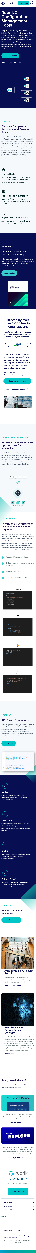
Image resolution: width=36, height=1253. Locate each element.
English (5, 1216)
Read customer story (17, 381)
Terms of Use (29, 1226)
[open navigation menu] (32, 3)
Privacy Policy (16, 1226)
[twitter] (14, 1179)
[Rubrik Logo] (8, 3)
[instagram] (26, 1179)
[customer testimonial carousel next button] (29, 345)
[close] (33, 1251)
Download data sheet (10, 62)
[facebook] (18, 1179)
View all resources (11, 920)
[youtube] (22, 1179)
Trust (18, 1230)
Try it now (16, 1158)
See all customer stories (15, 389)
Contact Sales (24, 3)
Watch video (9, 1054)
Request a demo (10, 56)
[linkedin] (10, 1179)
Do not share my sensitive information (16, 1236)
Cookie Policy (8, 1230)
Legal (6, 1226)
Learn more (8, 743)
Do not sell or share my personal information (17, 1235)
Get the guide (9, 273)
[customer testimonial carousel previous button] (7, 345)
